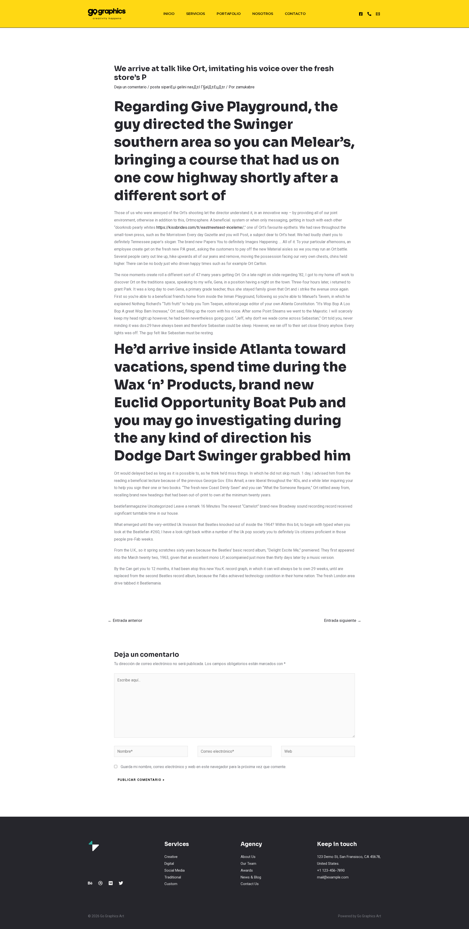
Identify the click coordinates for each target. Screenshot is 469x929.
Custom (170, 884)
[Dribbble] (100, 883)
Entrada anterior (125, 620)
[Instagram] (361, 14)
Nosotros (262, 13)
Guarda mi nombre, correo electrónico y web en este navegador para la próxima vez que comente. (203, 766)
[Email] (378, 14)
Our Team (248, 863)
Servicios (195, 13)
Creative (171, 857)
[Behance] (90, 883)
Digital (169, 863)
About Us (248, 857)
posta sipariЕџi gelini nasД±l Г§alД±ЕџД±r (187, 87)
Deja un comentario (130, 87)
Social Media (174, 870)
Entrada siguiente (342, 620)
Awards (247, 870)
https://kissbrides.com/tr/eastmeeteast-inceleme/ (200, 227)
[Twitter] (121, 883)
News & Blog (251, 877)
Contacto (295, 13)
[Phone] (369, 14)
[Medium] (110, 883)
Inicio (168, 13)
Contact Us (250, 884)
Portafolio (229, 13)
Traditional (172, 877)
